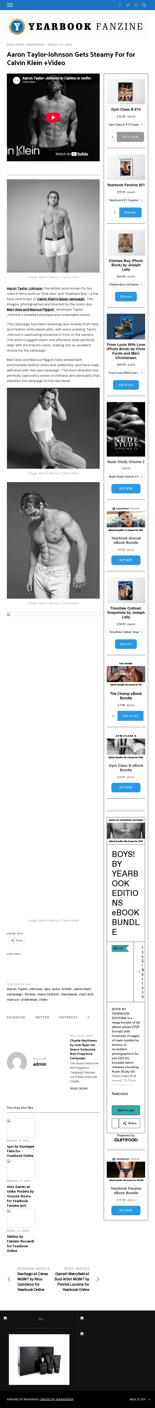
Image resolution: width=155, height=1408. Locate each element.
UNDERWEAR (35, 44)
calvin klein (82, 989)
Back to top (137, 1399)
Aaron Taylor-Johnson (25, 989)
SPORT (19, 44)
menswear (69, 994)
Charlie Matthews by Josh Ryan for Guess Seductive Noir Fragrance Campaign (83, 1049)
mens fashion (48, 994)
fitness (30, 994)
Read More (79, 1088)
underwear (29, 999)
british (67, 989)
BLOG (10, 44)
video (43, 999)
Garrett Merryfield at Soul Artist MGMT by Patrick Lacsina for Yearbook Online (71, 1279)
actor (56, 989)
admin (39, 1063)
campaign (15, 994)
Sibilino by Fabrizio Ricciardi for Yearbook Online (20, 1243)
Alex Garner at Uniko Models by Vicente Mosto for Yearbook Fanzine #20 (20, 1196)
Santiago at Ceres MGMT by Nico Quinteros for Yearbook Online (33, 1279)
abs (47, 989)
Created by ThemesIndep (56, 1399)
